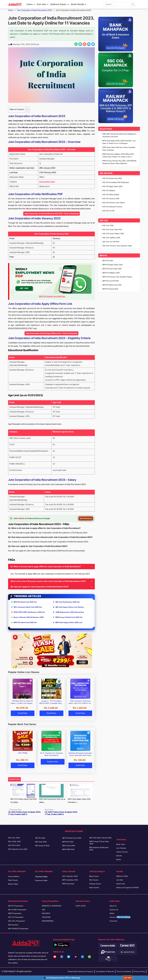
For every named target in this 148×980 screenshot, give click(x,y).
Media (112, 913)
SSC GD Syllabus (108, 190)
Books (118, 859)
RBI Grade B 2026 (42, 846)
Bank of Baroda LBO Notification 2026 (29, 617)
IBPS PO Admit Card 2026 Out (25, 622)
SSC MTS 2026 (14, 845)
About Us (113, 906)
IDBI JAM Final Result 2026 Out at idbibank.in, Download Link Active (119, 135)
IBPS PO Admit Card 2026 (112, 285)
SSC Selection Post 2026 (18, 849)
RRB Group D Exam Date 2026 (99, 843)
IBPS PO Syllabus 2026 (111, 273)
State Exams (13, 880)
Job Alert (119, 880)
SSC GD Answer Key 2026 (112, 178)
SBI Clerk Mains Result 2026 (100, 838)
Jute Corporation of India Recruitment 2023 (34, 10)
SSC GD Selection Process (112, 207)
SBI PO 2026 (40, 838)
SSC (43, 910)
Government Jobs (47, 182)
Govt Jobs (41, 4)
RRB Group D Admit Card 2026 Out (69, 617)
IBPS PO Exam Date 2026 (112, 269)
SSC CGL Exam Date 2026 (112, 229)
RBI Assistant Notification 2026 (99, 849)
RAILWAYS (46, 913)
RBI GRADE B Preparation (18, 928)
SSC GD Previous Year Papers (113, 203)
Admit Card (120, 884)
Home (10, 10)
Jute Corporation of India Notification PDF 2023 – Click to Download (51, 213)
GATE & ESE (81, 906)
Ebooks (119, 856)
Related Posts (14, 779)
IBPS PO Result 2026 (110, 289)
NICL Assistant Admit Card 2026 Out (28, 607)
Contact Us (114, 910)
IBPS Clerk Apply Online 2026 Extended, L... (79, 800)
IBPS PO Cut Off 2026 (110, 281)
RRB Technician (68, 884)
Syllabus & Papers (58, 4)
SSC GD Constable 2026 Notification (115, 182)
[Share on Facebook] (89, 44)
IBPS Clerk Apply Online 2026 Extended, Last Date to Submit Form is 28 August (119, 142)
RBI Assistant (13, 925)
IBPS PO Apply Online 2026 (112, 265)
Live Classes (121, 848)
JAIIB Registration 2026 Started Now (69, 612)
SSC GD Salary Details (110, 194)
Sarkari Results (77, 4)
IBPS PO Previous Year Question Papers (117, 277)
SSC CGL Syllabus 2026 (111, 238)
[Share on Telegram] (80, 44)
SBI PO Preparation (15, 906)
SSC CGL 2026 (108, 225)
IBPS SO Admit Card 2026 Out (25, 602)
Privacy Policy (139, 971)
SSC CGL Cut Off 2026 (110, 242)
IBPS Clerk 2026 (68, 846)
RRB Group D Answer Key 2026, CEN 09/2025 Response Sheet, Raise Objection (119, 162)
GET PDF (127, 978)
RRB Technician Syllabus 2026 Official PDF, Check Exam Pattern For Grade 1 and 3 (118, 155)
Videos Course (122, 852)
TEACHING (46, 917)
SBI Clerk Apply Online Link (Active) (69, 607)
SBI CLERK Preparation (17, 910)
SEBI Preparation (15, 913)
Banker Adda (13, 884)
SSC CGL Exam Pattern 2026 (113, 233)
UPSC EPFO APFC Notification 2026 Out (29, 612)
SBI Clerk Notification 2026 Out (67, 602)
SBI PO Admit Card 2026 (71, 838)
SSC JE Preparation (16, 917)
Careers (120, 917)
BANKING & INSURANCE (51, 906)
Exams (29, 4)
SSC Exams (93, 880)
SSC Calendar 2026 (70, 876)
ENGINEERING (48, 921)
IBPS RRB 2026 (68, 849)
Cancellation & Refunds (105, 971)
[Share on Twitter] (93, 44)
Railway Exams (95, 884)
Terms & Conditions (124, 971)
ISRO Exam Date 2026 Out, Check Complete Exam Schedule (118, 148)
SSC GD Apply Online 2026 (112, 186)
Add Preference (86, 518)
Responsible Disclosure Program (80, 971)
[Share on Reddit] (84, 44)
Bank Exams (94, 876)
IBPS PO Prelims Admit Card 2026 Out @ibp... (23, 800)
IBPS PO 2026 (107, 261)
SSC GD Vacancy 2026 (110, 198)
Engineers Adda (41, 880)
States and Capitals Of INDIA (127, 887)
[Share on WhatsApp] (76, 44)
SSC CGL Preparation (16, 921)
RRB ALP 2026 (122, 876)
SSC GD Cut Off (108, 211)
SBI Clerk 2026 (41, 842)
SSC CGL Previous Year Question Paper (117, 246)
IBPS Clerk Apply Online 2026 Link (68, 622)
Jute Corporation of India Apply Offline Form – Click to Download (51, 333)
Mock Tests (120, 844)
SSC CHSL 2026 (14, 841)
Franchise (113, 921)
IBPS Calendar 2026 (70, 880)
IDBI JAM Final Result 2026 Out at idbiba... (52, 800)
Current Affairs (13, 876)
